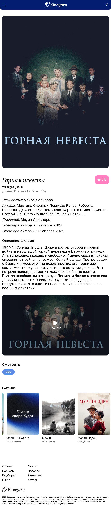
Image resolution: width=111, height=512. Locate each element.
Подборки (9, 475)
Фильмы (7, 466)
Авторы (33, 480)
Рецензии (34, 475)
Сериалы (8, 471)
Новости (34, 471)
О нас (6, 480)
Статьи (33, 466)
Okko (8, 372)
